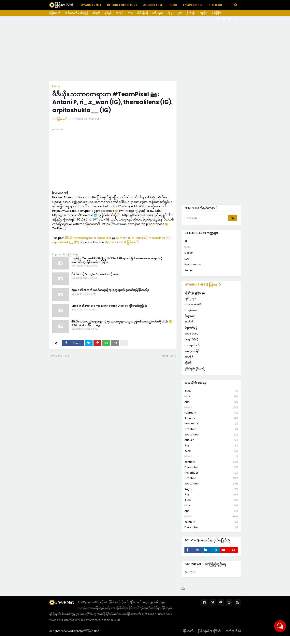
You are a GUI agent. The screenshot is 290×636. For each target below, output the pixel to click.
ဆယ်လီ (188, 322)
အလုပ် (119, 13)
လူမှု (169, 13)
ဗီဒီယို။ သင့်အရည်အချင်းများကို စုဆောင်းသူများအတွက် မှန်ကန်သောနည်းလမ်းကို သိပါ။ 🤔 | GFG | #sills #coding (122, 323)
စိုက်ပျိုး (191, 13)
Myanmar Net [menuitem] (90, 5)
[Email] (115, 343)
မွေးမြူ (204, 13)
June (211, 391)
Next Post (168, 356)
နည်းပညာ (157, 13)
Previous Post (60, 356)
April (211, 402)
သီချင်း (96, 13)
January (211, 418)
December (211, 467)
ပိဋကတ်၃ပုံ (190, 328)
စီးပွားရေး (190, 316)
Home (56, 86)
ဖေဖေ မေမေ (191, 333)
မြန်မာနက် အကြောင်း (209, 631)
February (211, 413)
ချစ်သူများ (190, 298)
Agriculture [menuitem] (153, 5)
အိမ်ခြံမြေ (142, 13)
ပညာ (179, 13)
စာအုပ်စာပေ (191, 310)
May (211, 396)
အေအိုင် (188, 357)
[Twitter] (89, 343)
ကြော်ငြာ (217, 13)
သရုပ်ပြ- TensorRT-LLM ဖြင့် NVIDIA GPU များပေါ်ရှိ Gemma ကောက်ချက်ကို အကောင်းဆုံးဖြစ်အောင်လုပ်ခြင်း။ (116, 260)
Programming (193, 264)
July (211, 445)
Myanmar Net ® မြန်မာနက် (122, 242)
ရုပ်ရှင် (108, 13)
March (211, 407)
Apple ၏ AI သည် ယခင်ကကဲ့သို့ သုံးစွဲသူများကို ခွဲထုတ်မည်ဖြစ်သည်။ (110, 290)
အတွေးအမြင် (191, 351)
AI (185, 241)
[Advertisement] (145, 48)
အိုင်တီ (188, 363)
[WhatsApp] (106, 343)
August (211, 440)
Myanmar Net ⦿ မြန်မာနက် (202, 284)
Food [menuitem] (173, 5)
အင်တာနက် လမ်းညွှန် (76, 13)
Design (189, 253)
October (211, 429)
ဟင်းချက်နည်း (192, 345)
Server (188, 270)
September (211, 434)
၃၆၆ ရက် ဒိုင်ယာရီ (194, 368)
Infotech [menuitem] (215, 5)
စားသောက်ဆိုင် (193, 304)
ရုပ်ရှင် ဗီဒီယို (191, 339)
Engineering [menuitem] (192, 5)
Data (187, 247)
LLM (186, 259)
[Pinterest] (97, 343)
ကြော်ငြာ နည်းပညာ (195, 293)
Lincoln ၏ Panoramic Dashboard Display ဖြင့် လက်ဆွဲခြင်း (109, 306)
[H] (183, 589)
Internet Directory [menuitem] (122, 5)
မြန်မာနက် (54, 13)
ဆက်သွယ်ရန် (233, 631)
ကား (130, 13)
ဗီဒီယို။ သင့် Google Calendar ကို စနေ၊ (95, 274)
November (211, 423)
